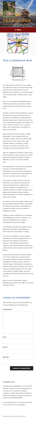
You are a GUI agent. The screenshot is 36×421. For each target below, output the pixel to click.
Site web (6, 357)
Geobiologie (17, 21)
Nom (5, 337)
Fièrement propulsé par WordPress (14, 416)
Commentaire (8, 309)
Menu (19, 30)
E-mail (5, 347)
